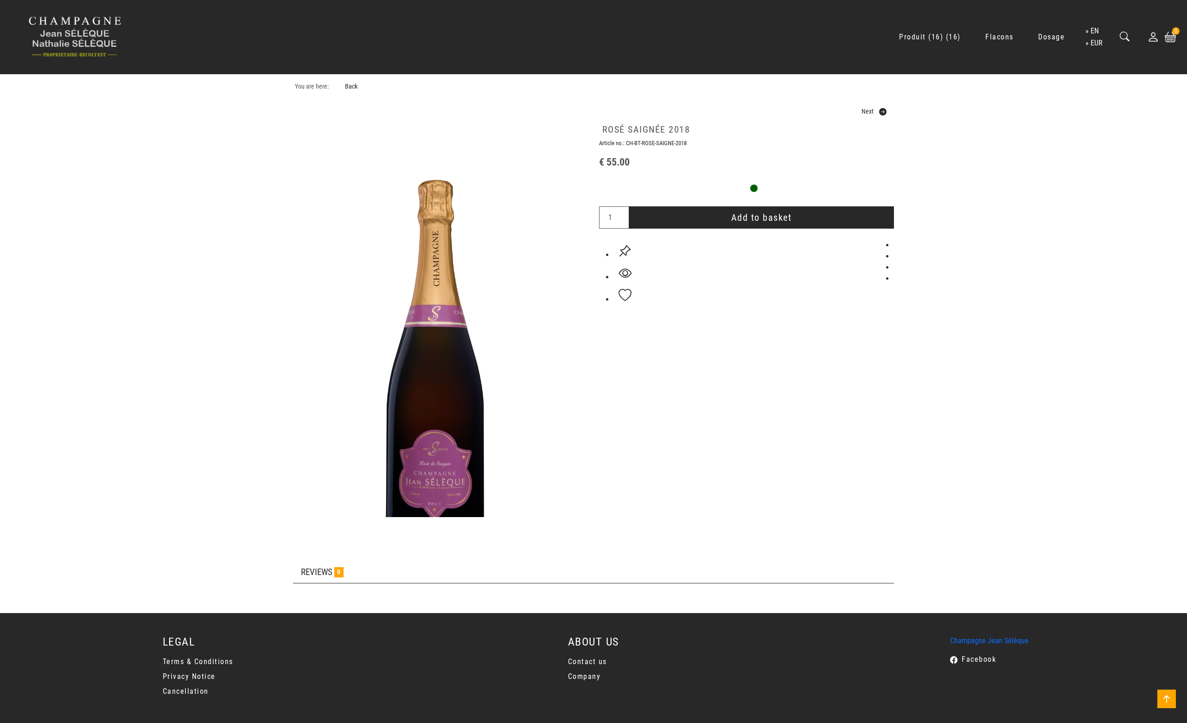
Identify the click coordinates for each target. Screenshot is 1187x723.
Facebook (979, 659)
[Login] (1153, 37)
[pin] (625, 251)
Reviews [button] (320, 572)
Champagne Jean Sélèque (989, 640)
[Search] (1125, 37)
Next (868, 111)
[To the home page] (75, 37)
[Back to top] (1166, 699)
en (1095, 30)
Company (584, 676)
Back (351, 86)
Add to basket (761, 217)
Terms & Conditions (198, 661)
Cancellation (186, 691)
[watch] (625, 273)
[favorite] (625, 295)
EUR (1097, 42)
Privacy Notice (189, 676)
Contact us (587, 661)
